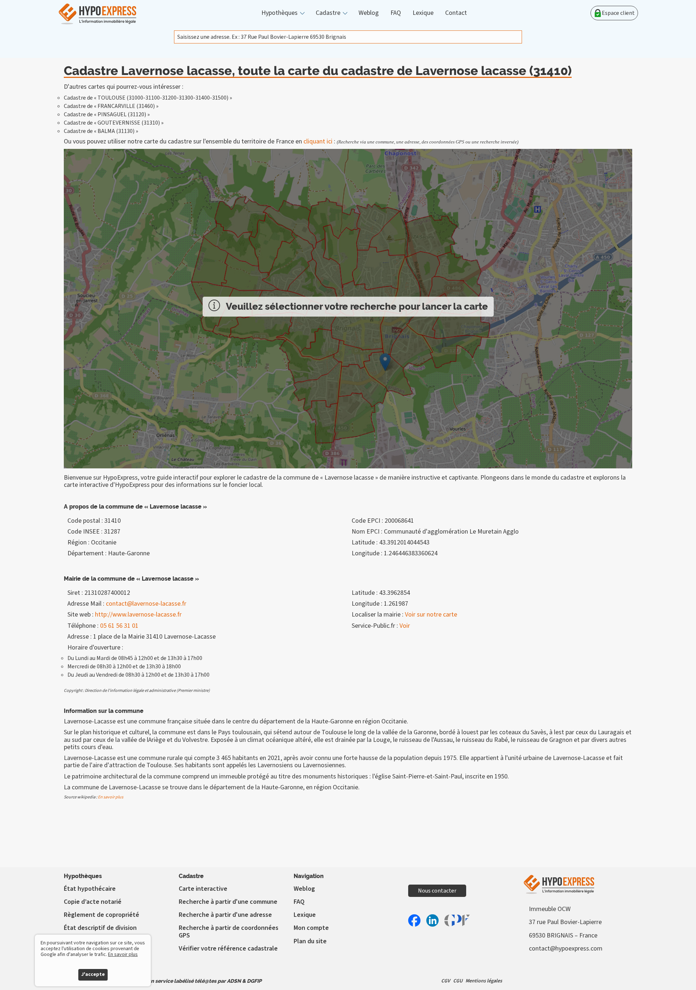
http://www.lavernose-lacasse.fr (138, 614)
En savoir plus (110, 797)
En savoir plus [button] (123, 954)
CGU (458, 981)
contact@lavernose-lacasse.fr (146, 603)
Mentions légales (483, 981)
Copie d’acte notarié (92, 901)
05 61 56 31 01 (119, 625)
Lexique (423, 13)
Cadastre (328, 13)
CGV (445, 981)
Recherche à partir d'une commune (228, 901)
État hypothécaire (90, 888)
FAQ (395, 13)
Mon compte (311, 927)
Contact (456, 13)
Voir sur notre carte (431, 614)
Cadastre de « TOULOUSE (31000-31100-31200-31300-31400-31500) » (148, 98)
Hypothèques (279, 13)
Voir (404, 625)
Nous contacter (437, 891)
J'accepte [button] (93, 974)
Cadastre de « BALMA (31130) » (101, 131)
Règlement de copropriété (101, 914)
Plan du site (310, 941)
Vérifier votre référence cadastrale (228, 948)
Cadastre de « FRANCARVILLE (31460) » (111, 106)
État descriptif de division (100, 927)
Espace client (618, 13)
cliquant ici (317, 141)
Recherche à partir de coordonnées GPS (228, 931)
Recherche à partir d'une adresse (225, 914)
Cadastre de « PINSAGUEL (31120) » (107, 114)
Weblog (369, 13)
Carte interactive (203, 888)
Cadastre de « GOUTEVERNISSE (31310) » (113, 123)
